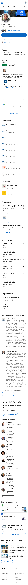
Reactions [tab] (11, 65)
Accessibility (4, 570)
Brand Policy (4, 579)
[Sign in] (26, 2)
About (16, 568)
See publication (7, 222)
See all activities (14, 113)
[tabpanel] (14, 88)
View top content (14, 534)
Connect (11, 427)
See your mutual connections (13, 30)
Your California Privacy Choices (19, 574)
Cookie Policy (4, 577)
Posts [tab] (4, 65)
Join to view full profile (10, 414)
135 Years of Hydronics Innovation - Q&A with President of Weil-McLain (14, 206)
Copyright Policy (18, 577)
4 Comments (9, 104)
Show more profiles (7, 496)
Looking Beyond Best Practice (12, 225)
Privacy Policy (5, 573)
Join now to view (8, 394)
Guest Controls (18, 579)
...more (21, 77)
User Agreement (18, 570)
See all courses (7, 561)
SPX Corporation (10, 87)
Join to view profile (14, 35)
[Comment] (13, 106)
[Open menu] (25, 18)
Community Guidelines (6, 582)
